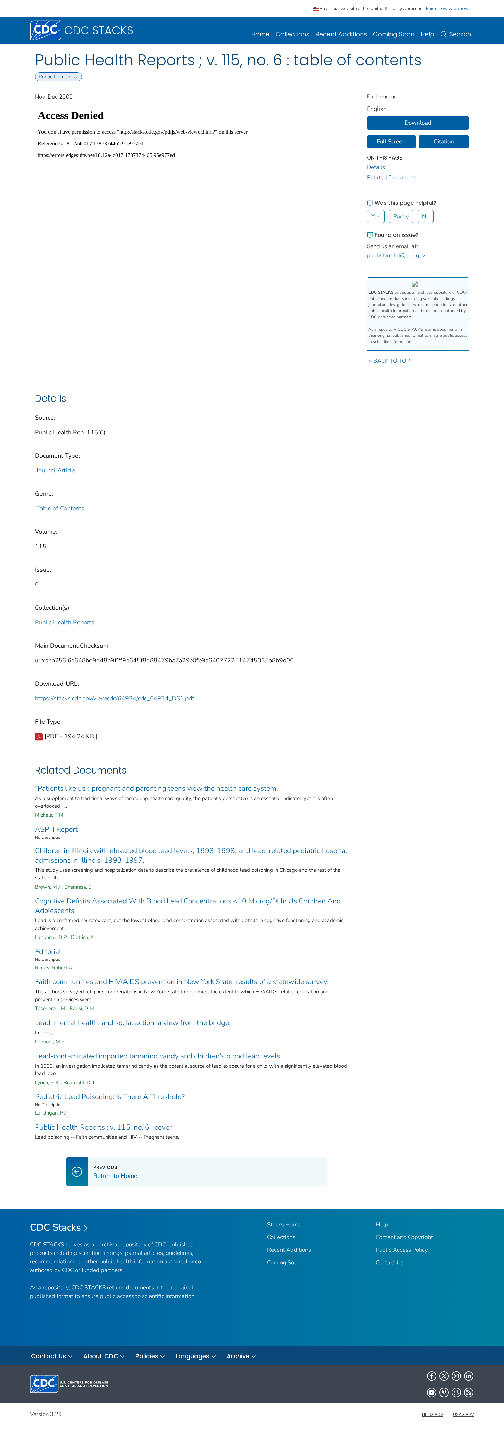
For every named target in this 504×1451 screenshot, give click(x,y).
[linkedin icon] (468, 1376)
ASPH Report (56, 829)
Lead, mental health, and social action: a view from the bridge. (133, 1023)
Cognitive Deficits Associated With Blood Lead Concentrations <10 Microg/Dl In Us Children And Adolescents (188, 905)
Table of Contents (60, 508)
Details (376, 167)
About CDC (100, 1356)
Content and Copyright (404, 1237)
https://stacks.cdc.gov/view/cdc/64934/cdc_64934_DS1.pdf (114, 698)
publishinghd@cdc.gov (396, 255)
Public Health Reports (64, 622)
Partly (401, 216)
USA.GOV (463, 1414)
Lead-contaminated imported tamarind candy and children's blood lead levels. (158, 1056)
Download (418, 123)
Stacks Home (284, 1225)
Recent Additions (341, 34)
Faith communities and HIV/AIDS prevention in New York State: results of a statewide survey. (182, 982)
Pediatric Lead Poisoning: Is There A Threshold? (110, 1097)
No (425, 216)
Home (260, 34)
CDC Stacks (55, 1227)
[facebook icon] (431, 1376)
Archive (238, 1356)
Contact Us (390, 1263)
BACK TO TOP (391, 361)
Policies (146, 1356)
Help (427, 34)
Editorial (48, 951)
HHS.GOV (432, 1414)
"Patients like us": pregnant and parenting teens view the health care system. (156, 788)
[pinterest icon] (444, 1392)
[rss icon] (468, 1392)
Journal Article (55, 470)
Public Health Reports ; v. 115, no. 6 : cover (103, 1127)
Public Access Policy (402, 1250)
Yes (375, 216)
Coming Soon (394, 34)
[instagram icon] (456, 1376)
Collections (292, 34)
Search (460, 34)
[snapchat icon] (456, 1392)
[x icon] (444, 1376)
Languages (192, 1356)
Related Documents (392, 177)
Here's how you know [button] (447, 8)
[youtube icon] (431, 1392)
